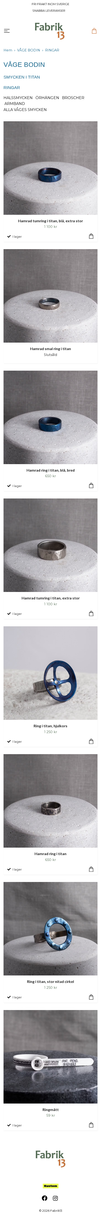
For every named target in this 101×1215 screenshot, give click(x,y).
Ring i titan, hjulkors (50, 726)
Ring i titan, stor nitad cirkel (50, 981)
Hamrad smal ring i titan (50, 348)
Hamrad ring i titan (50, 853)
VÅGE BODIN (28, 50)
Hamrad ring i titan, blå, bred (51, 470)
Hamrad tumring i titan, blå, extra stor (50, 221)
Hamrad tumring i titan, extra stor (51, 598)
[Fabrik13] (50, 31)
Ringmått (51, 1109)
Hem (8, 50)
